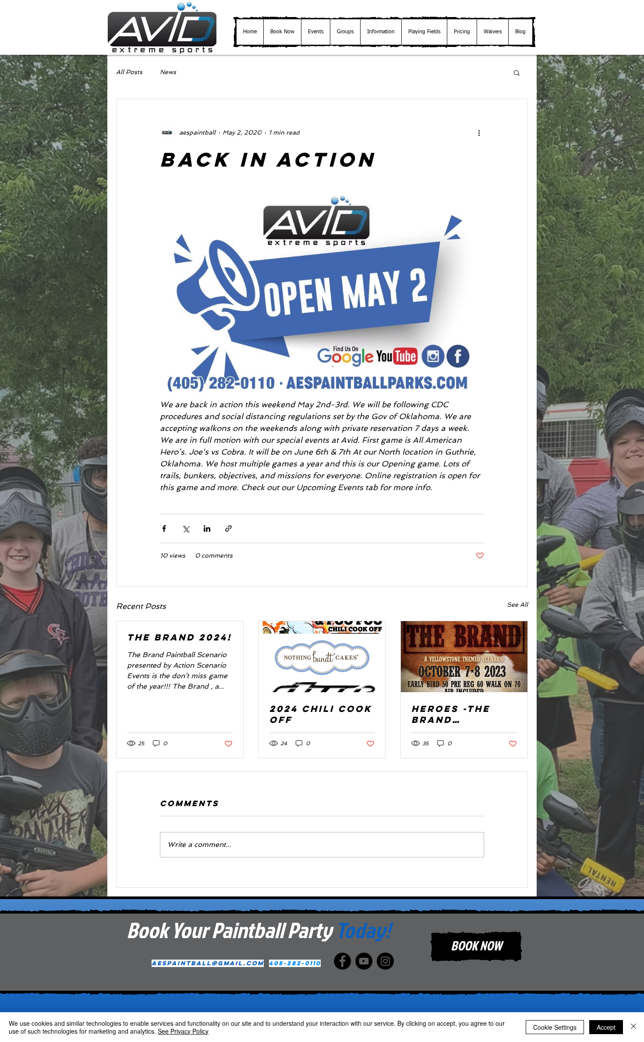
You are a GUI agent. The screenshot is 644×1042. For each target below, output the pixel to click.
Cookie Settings (555, 1027)
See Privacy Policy (183, 1031)
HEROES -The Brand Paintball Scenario (450, 714)
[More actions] (479, 132)
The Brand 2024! (179, 637)
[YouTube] (363, 961)
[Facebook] (342, 961)
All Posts (129, 71)
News (168, 71)
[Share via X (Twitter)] (185, 528)
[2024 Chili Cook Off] (322, 656)
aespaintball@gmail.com (208, 963)
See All (517, 604)
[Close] (633, 1027)
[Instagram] (385, 961)
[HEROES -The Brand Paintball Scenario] (464, 656)
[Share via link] (228, 528)
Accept (606, 1027)
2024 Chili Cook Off (320, 714)
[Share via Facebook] (164, 528)
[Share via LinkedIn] (207, 528)
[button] (315, 32)
